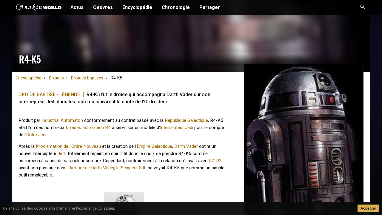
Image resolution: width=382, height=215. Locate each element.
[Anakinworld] (39, 8)
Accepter (368, 208)
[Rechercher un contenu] (363, 7)
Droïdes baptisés (87, 78)
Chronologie (176, 7)
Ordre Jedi (36, 134)
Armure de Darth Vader (91, 168)
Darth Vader (186, 146)
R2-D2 (215, 160)
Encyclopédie (137, 7)
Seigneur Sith (134, 168)
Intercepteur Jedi (176, 127)
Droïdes (56, 78)
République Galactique (186, 120)
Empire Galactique (154, 146)
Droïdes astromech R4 (88, 127)
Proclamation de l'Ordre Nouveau (68, 146)
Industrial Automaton (62, 120)
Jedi (62, 153)
